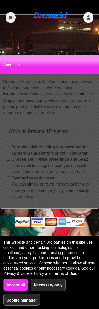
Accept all (15, 284)
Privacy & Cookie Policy (23, 273)
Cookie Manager (21, 300)
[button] (88, 17)
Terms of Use (64, 273)
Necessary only (48, 284)
